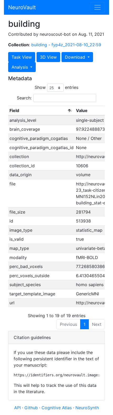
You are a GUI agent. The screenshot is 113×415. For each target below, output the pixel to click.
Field (14, 110)
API (17, 407)
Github (31, 407)
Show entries (56, 87)
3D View (48, 57)
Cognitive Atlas (57, 407)
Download (75, 57)
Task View (22, 57)
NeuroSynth (87, 407)
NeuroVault (22, 7)
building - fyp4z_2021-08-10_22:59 (66, 44)
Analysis (20, 67)
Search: (24, 97)
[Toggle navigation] (97, 7)
